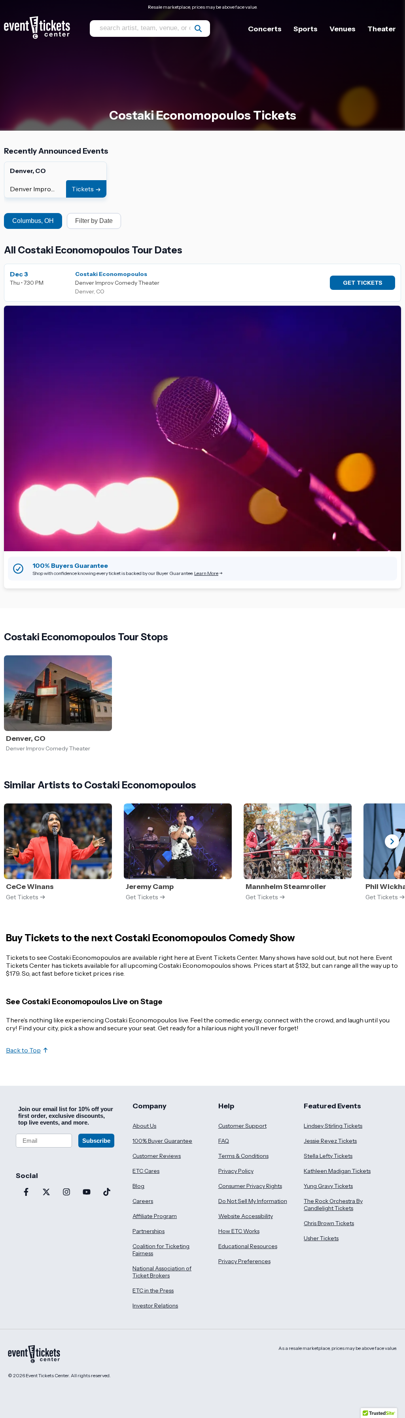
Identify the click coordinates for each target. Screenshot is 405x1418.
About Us (144, 1125)
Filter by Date (94, 220)
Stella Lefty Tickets (328, 1155)
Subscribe (96, 1140)
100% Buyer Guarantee (162, 1140)
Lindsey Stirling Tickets (333, 1125)
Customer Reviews (156, 1155)
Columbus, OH (33, 220)
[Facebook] (26, 1192)
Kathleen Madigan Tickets (337, 1170)
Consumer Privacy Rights (250, 1186)
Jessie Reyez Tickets (330, 1140)
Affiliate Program (154, 1216)
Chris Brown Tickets (329, 1223)
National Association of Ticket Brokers (161, 1272)
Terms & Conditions (243, 1155)
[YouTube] (86, 1192)
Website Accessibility (245, 1216)
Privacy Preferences (244, 1261)
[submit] (198, 28)
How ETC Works (238, 1231)
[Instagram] (66, 1192)
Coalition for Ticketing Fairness (160, 1250)
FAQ (223, 1140)
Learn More (206, 573)
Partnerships (148, 1231)
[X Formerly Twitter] (46, 1192)
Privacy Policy (236, 1170)
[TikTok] (107, 1192)
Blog (138, 1186)
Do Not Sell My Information (252, 1201)
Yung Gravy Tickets (328, 1186)
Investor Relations (155, 1305)
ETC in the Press (153, 1290)
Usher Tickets (321, 1238)
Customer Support (242, 1125)
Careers (142, 1201)
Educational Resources (247, 1246)
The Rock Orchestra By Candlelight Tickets (333, 1204)
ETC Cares (145, 1170)
